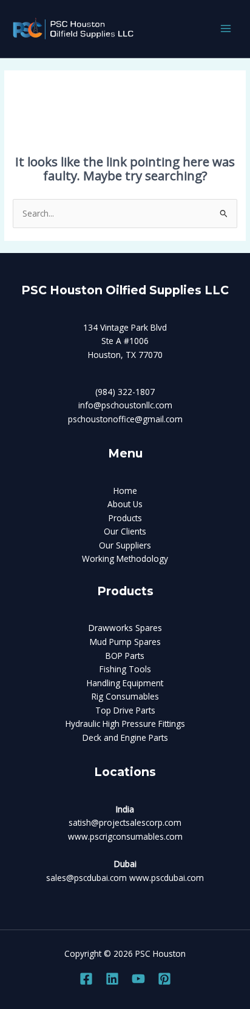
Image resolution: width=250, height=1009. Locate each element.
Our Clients (125, 531)
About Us (125, 504)
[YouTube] (138, 978)
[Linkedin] (112, 978)
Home (125, 490)
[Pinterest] (164, 978)
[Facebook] (86, 978)
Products (125, 518)
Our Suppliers (125, 545)
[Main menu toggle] (226, 28)
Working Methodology (125, 558)
